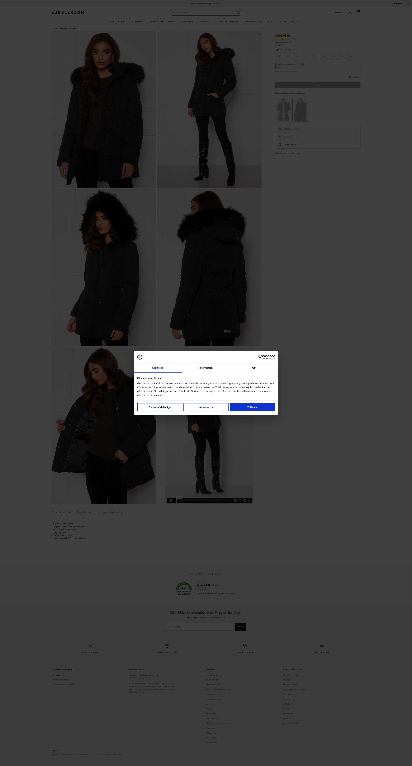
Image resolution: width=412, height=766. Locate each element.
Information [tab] (206, 367)
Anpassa (204, 407)
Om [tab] (254, 367)
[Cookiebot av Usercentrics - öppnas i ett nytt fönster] (261, 357)
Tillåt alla (252, 407)
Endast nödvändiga (160, 407)
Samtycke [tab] (157, 367)
